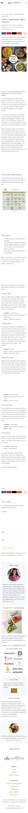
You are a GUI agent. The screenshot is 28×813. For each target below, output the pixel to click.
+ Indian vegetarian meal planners (15, 102)
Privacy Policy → (13, 716)
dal (15, 315)
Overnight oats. (14, 313)
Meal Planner (14, 791)
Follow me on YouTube (10, 683)
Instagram (12, 461)
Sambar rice (12, 351)
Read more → (10, 601)
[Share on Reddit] (19, 33)
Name (3, 532)
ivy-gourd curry (21, 426)
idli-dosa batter (14, 238)
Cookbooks (14, 789)
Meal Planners (9, 14)
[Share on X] (14, 33)
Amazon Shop (14, 794)
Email (3, 540)
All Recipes (14, 786)
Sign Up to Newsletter (14, 783)
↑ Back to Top (14, 749)
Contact (14, 772)
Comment (4, 511)
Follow (14, 690)
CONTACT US (18, 740)
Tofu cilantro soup (14, 400)
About (14, 769)
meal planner (5, 106)
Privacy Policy (21, 738)
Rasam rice (11, 426)
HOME (7, 740)
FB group (22, 461)
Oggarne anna (12, 396)
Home (3, 14)
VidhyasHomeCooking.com (14, 808)
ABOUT (12, 740)
